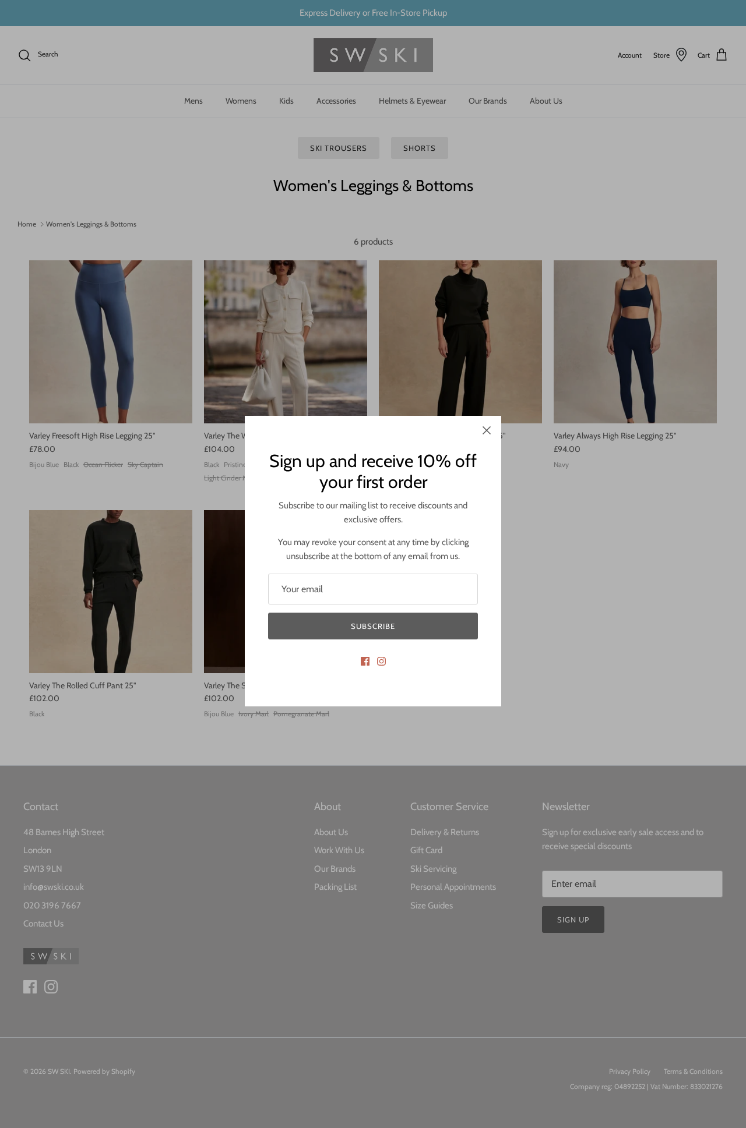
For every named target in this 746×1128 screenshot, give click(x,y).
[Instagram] (381, 661)
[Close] (486, 430)
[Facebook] (365, 661)
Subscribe (373, 626)
